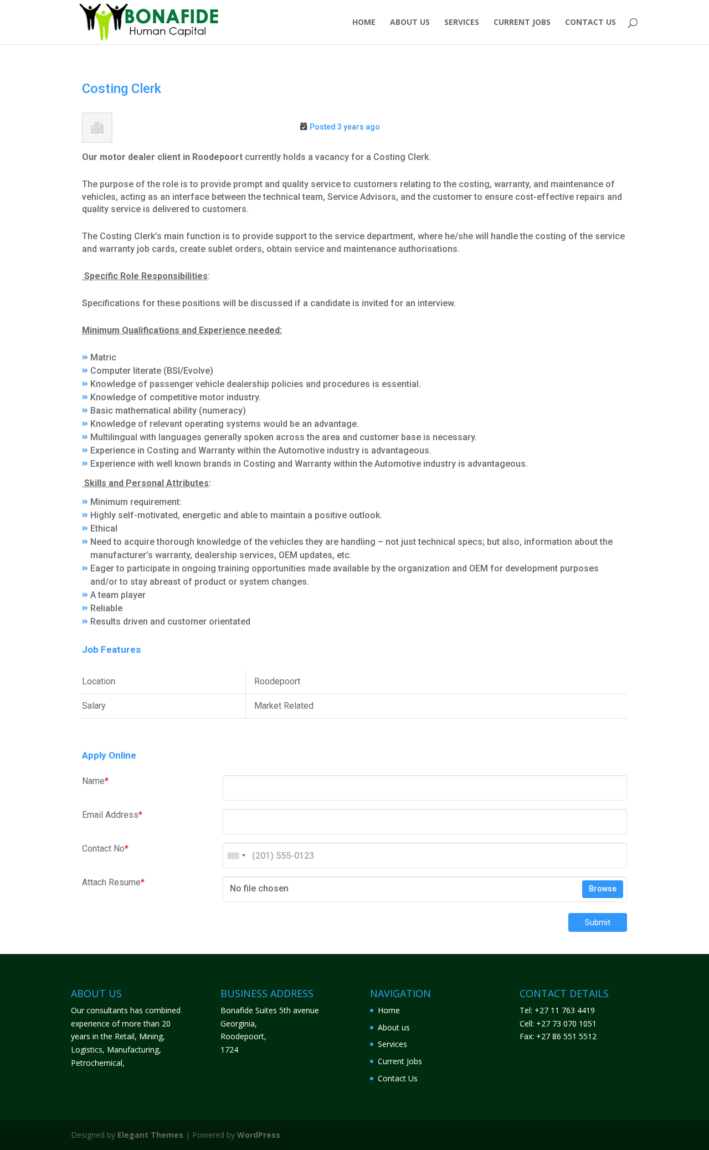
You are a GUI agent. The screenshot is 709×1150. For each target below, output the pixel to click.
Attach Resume (113, 882)
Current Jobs (522, 22)
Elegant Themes (150, 1135)
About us (410, 22)
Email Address (112, 814)
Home (364, 22)
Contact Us (590, 22)
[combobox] (236, 855)
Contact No (105, 848)
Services (461, 22)
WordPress (258, 1135)
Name (95, 781)
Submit (597, 922)
